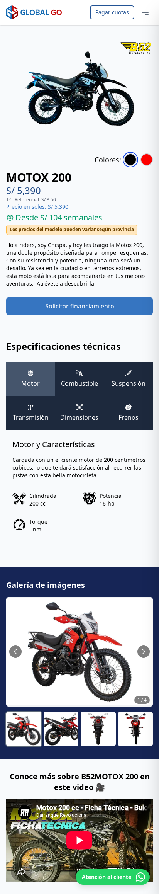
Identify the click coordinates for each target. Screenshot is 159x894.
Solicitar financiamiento (79, 306)
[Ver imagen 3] (98, 729)
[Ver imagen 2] (61, 729)
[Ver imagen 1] (23, 729)
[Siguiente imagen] (143, 651)
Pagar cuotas (112, 12)
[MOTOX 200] (130, 159)
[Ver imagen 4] (135, 729)
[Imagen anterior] (15, 651)
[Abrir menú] (145, 12)
